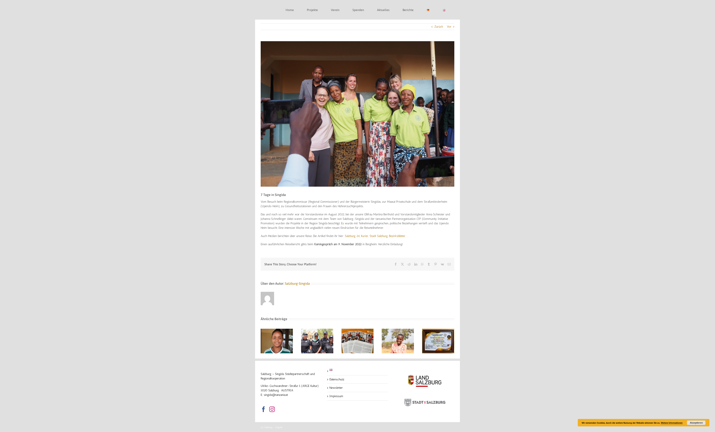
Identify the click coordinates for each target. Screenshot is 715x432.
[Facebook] (263, 409)
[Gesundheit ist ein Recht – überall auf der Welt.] (317, 330)
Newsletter (336, 387)
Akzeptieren (696, 422)
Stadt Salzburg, (379, 236)
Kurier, (365, 236)
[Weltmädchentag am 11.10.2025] (398, 330)
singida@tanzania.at (276, 395)
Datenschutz (336, 379)
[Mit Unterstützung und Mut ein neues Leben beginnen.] (277, 330)
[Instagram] (272, 409)
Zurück (438, 26)
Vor (449, 26)
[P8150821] (357, 114)
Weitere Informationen (672, 422)
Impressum (336, 396)
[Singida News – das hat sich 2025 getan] (357, 330)
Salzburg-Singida (297, 283)
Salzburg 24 (352, 236)
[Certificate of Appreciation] (438, 330)
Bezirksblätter (397, 236)
